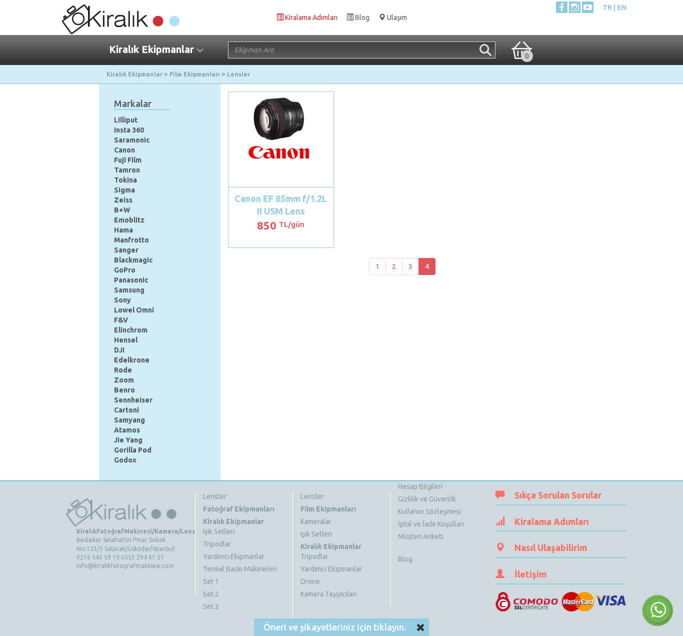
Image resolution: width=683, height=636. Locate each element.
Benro (124, 390)
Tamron (127, 170)
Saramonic (132, 140)
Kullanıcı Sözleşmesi (429, 512)
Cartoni (126, 410)
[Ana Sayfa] (120, 17)
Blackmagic (133, 260)
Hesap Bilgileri (420, 486)
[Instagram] (574, 7)
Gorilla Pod (133, 450)
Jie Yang (128, 440)
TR (607, 8)
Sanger (126, 250)
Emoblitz (129, 220)
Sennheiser (133, 400)
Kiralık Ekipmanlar (233, 522)
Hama (123, 230)
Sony (122, 300)
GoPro (125, 270)
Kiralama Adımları (551, 521)
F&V (121, 320)
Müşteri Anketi (420, 536)
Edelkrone (132, 360)
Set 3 (211, 606)
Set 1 (211, 582)
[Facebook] (562, 7)
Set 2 (211, 594)
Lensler (214, 496)
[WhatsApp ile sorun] (657, 610)
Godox (125, 460)
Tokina (125, 180)
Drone (310, 582)
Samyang (129, 420)
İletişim (530, 574)
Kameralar (316, 522)
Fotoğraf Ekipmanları (238, 509)
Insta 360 (129, 130)
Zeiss (123, 200)
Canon (124, 150)
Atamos (127, 430)
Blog (405, 559)
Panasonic (131, 280)
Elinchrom (131, 330)
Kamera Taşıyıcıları (328, 594)
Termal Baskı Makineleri (239, 569)
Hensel (126, 340)
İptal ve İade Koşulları (431, 524)
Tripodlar (217, 544)
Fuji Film (128, 160)
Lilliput (126, 120)
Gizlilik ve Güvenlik (427, 499)
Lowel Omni (134, 310)
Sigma (124, 190)
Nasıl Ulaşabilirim (550, 547)
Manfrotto (131, 240)
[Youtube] (588, 7)
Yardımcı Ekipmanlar (233, 556)
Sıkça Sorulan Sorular (558, 495)
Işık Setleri (218, 532)
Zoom (124, 380)
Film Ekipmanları (328, 509)
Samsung (129, 290)
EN (621, 8)
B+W (122, 210)
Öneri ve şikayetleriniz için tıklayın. (335, 627)
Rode (123, 370)
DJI (119, 350)
